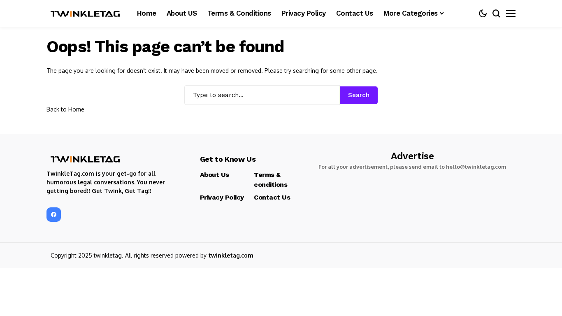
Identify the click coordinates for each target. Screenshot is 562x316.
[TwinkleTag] (85, 13)
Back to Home (65, 109)
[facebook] (53, 214)
